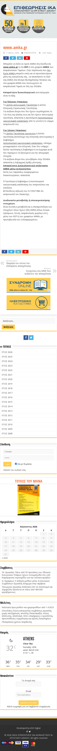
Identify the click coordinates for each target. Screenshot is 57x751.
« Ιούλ (5, 557)
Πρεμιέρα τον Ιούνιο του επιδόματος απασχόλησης (18, 263)
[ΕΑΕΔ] (28, 9)
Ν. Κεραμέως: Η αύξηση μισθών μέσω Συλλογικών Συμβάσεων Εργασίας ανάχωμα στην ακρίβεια (26, 582)
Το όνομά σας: (28, 680)
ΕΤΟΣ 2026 (7, 352)
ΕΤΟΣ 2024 (7, 361)
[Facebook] (26, 337)
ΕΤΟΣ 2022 (7, 370)
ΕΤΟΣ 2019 (7, 383)
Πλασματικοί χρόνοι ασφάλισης (17, 621)
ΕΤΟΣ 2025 (7, 356)
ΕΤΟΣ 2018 (7, 388)
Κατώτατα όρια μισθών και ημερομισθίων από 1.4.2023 (28, 607)
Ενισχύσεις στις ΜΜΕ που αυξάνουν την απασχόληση (38, 271)
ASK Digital (35, 728)
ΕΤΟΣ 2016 (7, 397)
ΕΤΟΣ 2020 (7, 379)
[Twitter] (31, 337)
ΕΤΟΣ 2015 (7, 401)
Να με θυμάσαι (24, 464)
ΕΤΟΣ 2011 (7, 420)
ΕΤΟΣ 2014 (7, 406)
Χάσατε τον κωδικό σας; (14, 470)
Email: (28, 691)
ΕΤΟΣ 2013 (7, 410)
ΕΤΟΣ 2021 (7, 374)
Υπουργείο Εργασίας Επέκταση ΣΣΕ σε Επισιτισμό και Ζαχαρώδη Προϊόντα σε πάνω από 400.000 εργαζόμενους (27, 589)
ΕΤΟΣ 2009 (7, 429)
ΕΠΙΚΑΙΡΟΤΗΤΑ (30, 53)
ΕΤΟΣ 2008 (7, 433)
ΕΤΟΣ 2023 (7, 365)
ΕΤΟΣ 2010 (7, 424)
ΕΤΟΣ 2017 (7, 392)
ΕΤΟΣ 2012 (7, 415)
